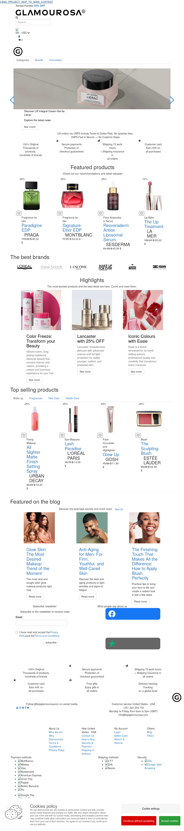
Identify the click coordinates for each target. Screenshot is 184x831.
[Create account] (19, 36)
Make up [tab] (18, 398)
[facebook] (26, 707)
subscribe (51, 642)
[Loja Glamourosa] (92, 12)
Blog (149, 732)
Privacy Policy (57, 750)
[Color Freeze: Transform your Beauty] (41, 310)
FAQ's (150, 735)
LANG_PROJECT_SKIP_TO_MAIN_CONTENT (26, 2)
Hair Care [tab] (54, 398)
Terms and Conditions (46, 636)
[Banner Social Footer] (132, 614)
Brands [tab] (39, 60)
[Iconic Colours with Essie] (143, 310)
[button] (12, 100)
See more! (30, 127)
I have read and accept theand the (39, 634)
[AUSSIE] (132, 267)
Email (19, 617)
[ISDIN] (159, 267)
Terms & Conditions (55, 744)
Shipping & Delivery (88, 751)
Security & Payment (87, 744)
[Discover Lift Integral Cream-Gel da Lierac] (92, 88)
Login (117, 732)
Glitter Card (120, 735)
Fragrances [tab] (35, 398)
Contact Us (88, 735)
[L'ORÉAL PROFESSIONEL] (24, 267)
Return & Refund (119, 741)
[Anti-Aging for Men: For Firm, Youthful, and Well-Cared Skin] (91, 527)
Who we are (56, 732)
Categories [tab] (23, 60)
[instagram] (20, 707)
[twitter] (28, 707)
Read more (35, 596)
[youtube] (17, 707)
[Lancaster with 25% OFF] (92, 310)
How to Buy (88, 739)
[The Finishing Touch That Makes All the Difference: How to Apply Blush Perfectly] (144, 527)
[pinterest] (23, 707)
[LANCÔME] (78, 267)
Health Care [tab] (72, 398)
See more (34, 380)
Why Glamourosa (56, 737)
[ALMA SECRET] (51, 267)
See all (119, 509)
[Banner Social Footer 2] (132, 643)
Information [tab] (55, 60)
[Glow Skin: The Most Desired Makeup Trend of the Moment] (39, 527)
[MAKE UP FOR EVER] (105, 267)
